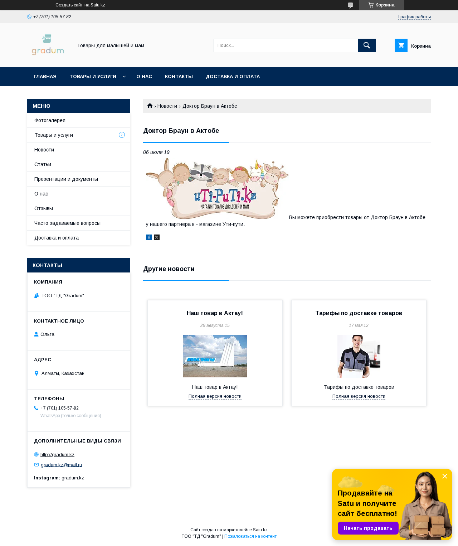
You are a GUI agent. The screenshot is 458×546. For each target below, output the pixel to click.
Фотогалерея (49, 120)
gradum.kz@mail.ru (61, 464)
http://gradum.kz (57, 454)
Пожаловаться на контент (250, 536)
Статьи (42, 164)
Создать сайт (69, 5)
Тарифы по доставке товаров (359, 313)
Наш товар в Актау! (215, 313)
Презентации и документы (66, 179)
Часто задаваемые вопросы (67, 223)
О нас (144, 76)
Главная (45, 76)
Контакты (179, 76)
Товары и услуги (92, 76)
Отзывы (43, 208)
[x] (157, 238)
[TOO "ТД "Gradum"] (47, 58)
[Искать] (367, 45)
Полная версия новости (215, 396)
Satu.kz (260, 529)
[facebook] (149, 238)
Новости (167, 106)
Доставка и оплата (233, 76)
